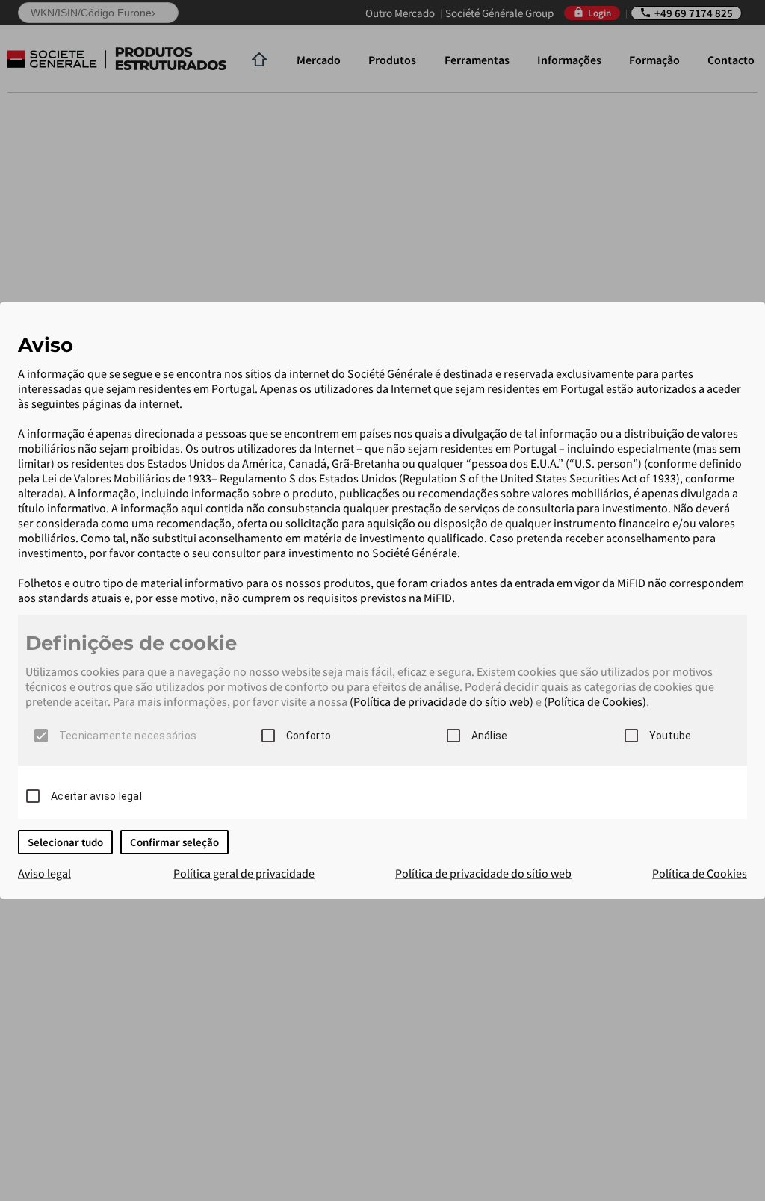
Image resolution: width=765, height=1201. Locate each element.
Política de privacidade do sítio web (483, 873)
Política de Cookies (699, 873)
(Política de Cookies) (595, 701)
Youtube (670, 736)
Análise (489, 736)
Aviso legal (44, 873)
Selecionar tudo (65, 842)
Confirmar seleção (174, 842)
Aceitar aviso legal (96, 796)
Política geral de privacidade (244, 873)
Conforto (308, 736)
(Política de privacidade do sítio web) (441, 701)
